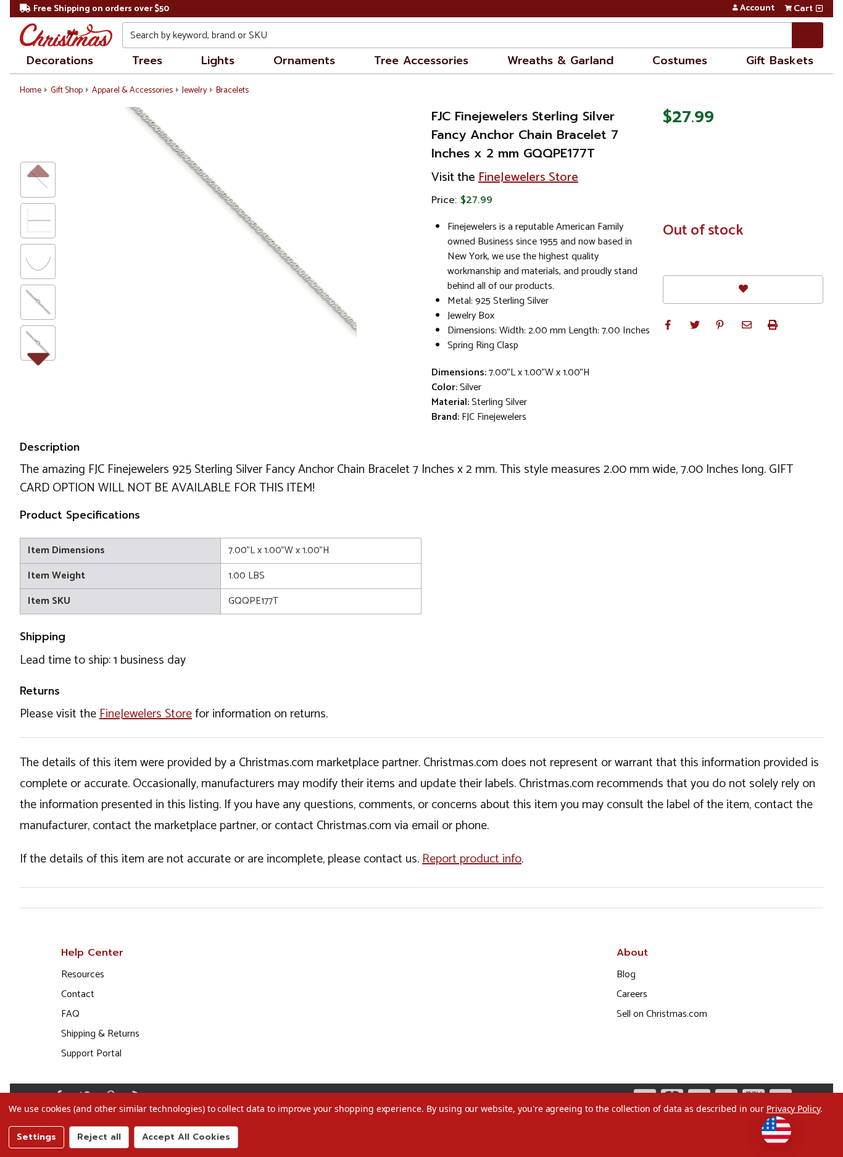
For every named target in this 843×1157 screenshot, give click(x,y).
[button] (668, 325)
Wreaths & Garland (560, 60)
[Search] (807, 35)
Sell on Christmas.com (662, 1014)
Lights (218, 60)
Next (38, 357)
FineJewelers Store (528, 177)
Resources (82, 974)
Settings (36, 1136)
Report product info (471, 859)
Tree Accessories (421, 60)
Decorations (60, 60)
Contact (77, 994)
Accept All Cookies (186, 1136)
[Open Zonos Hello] (776, 1131)
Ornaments (304, 60)
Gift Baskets (779, 60)
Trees (147, 60)
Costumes (679, 60)
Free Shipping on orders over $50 (101, 8)
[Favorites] (743, 289)
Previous (38, 170)
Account (757, 8)
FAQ (70, 1014)
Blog (626, 974)
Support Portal (91, 1053)
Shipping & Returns (100, 1033)
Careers (632, 994)
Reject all (99, 1136)
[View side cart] (819, 9)
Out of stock (703, 231)
